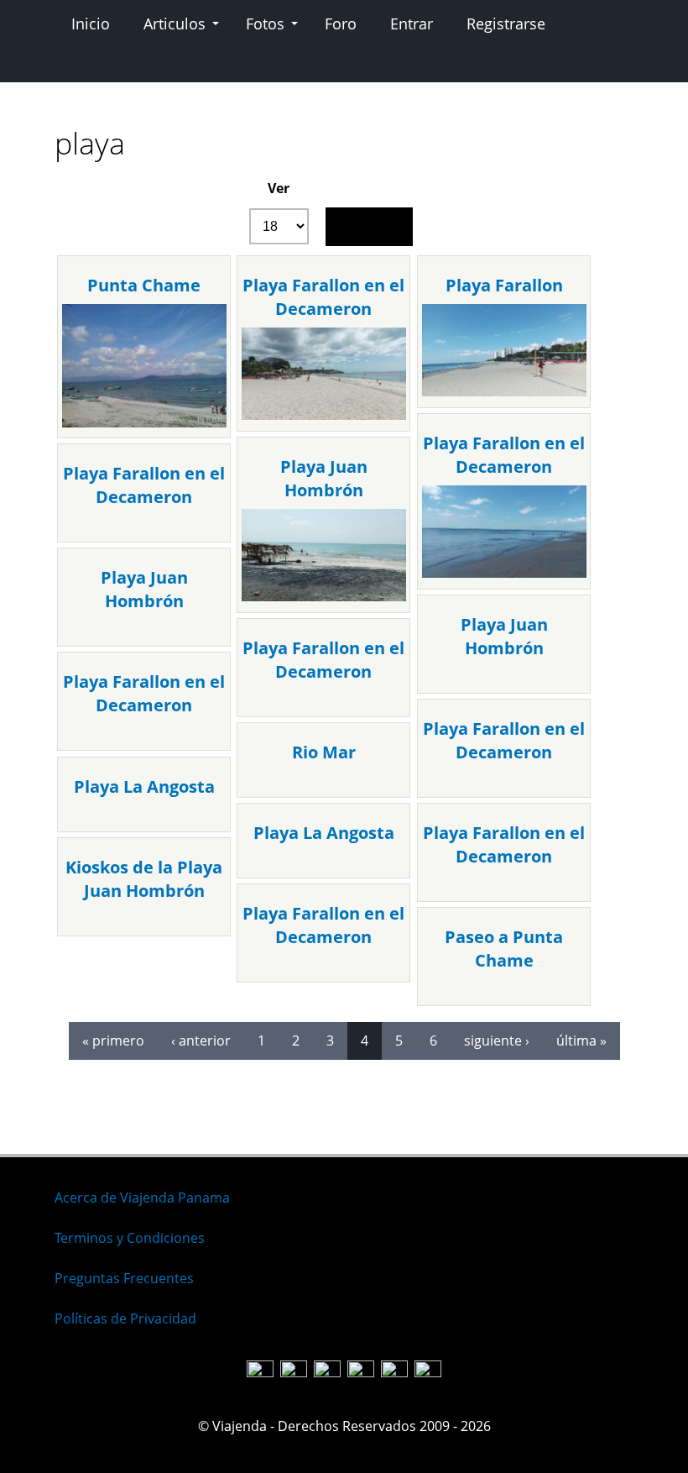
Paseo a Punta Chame (504, 948)
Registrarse (505, 23)
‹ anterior (201, 1040)
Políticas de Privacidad (125, 1318)
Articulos (174, 23)
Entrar (411, 23)
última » (581, 1040)
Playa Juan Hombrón (323, 478)
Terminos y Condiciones (130, 1238)
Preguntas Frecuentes (124, 1278)
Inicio (90, 23)
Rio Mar (324, 752)
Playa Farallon (504, 285)
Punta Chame (144, 285)
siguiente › (496, 1040)
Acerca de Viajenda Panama (142, 1197)
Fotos (265, 23)
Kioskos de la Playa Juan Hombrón (143, 879)
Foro (341, 23)
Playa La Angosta (144, 786)
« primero (113, 1040)
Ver (278, 188)
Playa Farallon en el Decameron (323, 297)
